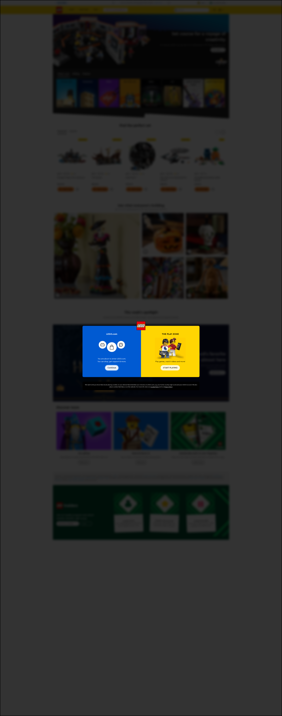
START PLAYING (170, 368)
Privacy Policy (168, 387)
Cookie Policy (154, 387)
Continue (112, 368)
